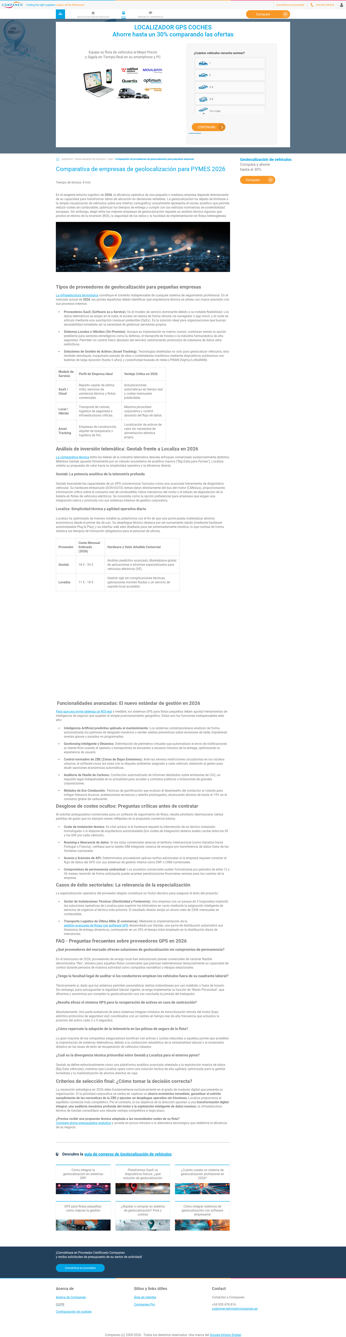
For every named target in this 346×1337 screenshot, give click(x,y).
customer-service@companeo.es (234, 1309)
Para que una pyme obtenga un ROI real (84, 711)
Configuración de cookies (74, 1312)
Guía (110, 159)
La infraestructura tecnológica (77, 295)
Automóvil (67, 159)
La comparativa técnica (72, 457)
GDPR (60, 1304)
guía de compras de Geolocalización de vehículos (128, 1154)
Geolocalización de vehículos (90, 159)
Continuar (206, 127)
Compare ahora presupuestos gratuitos (83, 1123)
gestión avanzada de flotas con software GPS (96, 925)
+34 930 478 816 (224, 1304)
